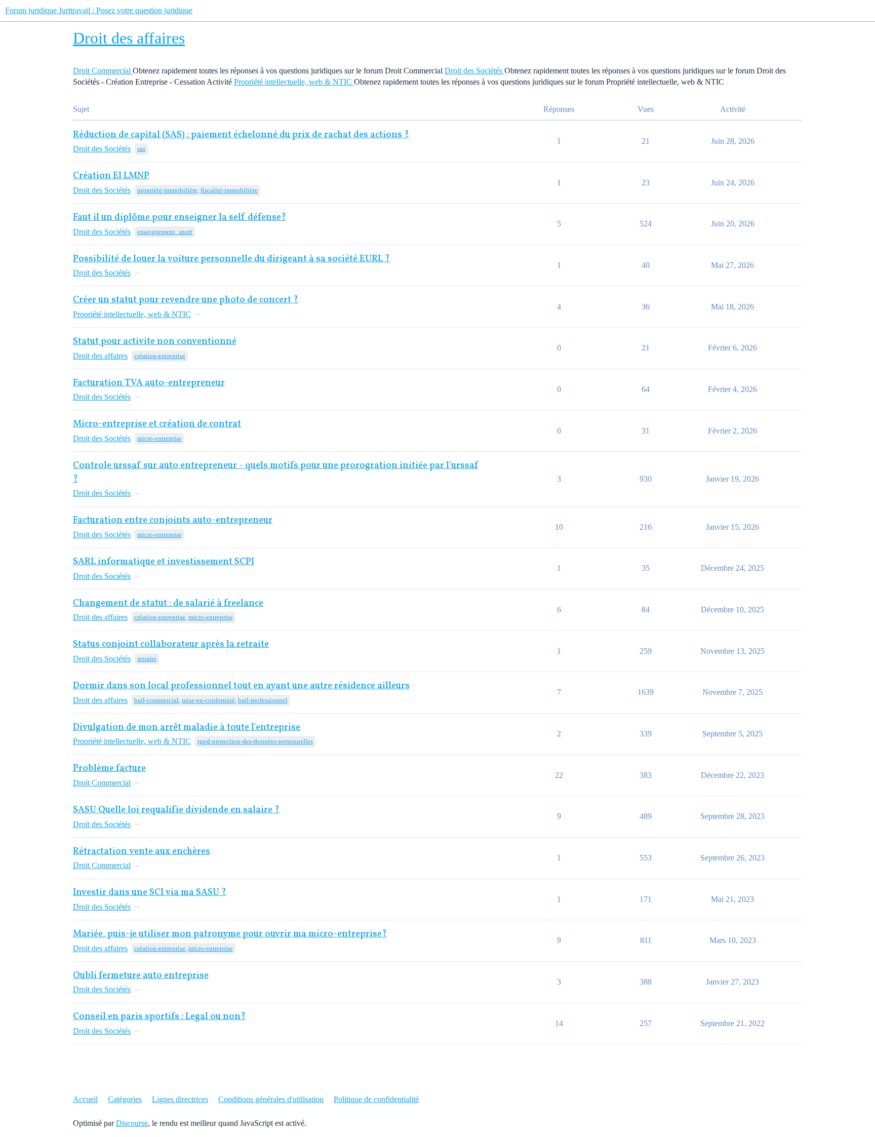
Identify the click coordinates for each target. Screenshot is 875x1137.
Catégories (125, 1099)
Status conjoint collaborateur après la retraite (171, 644)
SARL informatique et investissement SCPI (163, 562)
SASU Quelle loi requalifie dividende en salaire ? (176, 810)
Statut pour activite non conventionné (154, 341)
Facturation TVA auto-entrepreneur (149, 383)
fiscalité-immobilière (229, 190)
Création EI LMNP (111, 176)
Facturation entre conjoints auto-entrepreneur (172, 520)
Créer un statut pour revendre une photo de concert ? (185, 300)
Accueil (85, 1099)
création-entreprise (159, 356)
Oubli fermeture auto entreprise (141, 975)
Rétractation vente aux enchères (141, 851)
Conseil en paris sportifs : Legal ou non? (159, 1016)
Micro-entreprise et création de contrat (157, 424)
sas (141, 148)
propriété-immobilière (167, 190)
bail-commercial (156, 700)
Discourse (132, 1123)
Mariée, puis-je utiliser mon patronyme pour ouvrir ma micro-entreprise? (230, 934)
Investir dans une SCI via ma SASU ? (149, 892)
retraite (146, 658)
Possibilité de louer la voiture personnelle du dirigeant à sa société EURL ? (231, 259)
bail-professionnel (263, 700)
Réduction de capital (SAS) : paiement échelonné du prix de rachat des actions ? (241, 135)
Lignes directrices (180, 1099)
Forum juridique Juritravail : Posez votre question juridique (98, 10)
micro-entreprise (159, 438)
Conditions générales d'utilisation (271, 1099)
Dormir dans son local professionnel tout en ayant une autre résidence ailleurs (241, 686)
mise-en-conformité (208, 700)
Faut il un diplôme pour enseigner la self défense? (179, 217)
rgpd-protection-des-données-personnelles (255, 741)
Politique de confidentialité (376, 1099)
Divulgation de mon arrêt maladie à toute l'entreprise (186, 727)
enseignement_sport (164, 232)
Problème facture (109, 768)
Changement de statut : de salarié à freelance (168, 603)
